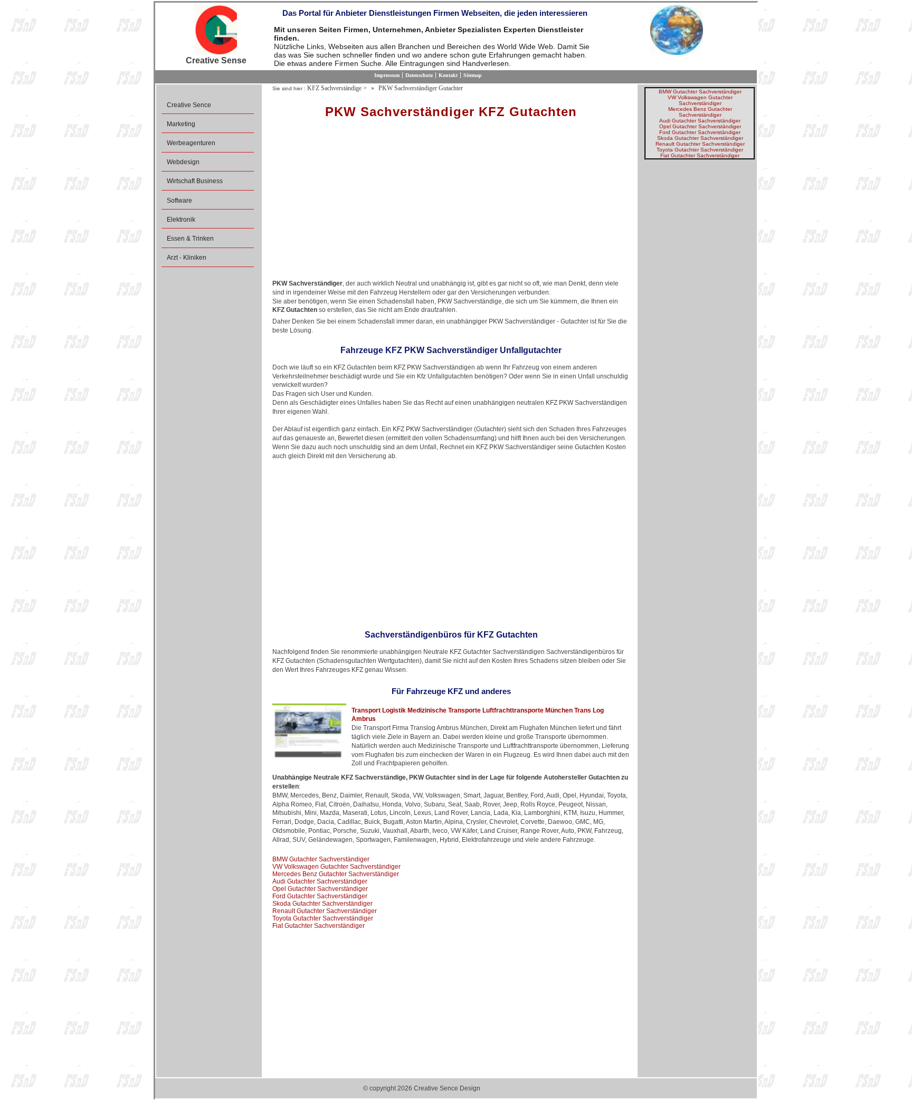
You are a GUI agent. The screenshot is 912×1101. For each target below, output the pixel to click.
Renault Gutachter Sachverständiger (324, 911)
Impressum (387, 75)
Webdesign (183, 162)
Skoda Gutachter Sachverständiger (322, 903)
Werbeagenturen (191, 143)
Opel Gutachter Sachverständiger (320, 889)
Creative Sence (189, 105)
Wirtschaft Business (195, 181)
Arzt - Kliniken (186, 257)
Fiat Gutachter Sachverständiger (318, 925)
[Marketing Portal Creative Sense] (216, 30)
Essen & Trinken (190, 238)
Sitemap (472, 75)
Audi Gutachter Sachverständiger (319, 881)
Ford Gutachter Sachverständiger (319, 896)
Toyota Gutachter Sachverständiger (322, 918)
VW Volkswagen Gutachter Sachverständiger (336, 866)
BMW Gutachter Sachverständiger (320, 859)
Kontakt (448, 75)
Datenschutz (419, 75)
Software (179, 200)
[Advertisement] (451, 203)
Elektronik (181, 219)
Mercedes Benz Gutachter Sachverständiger (335, 874)
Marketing (181, 124)
